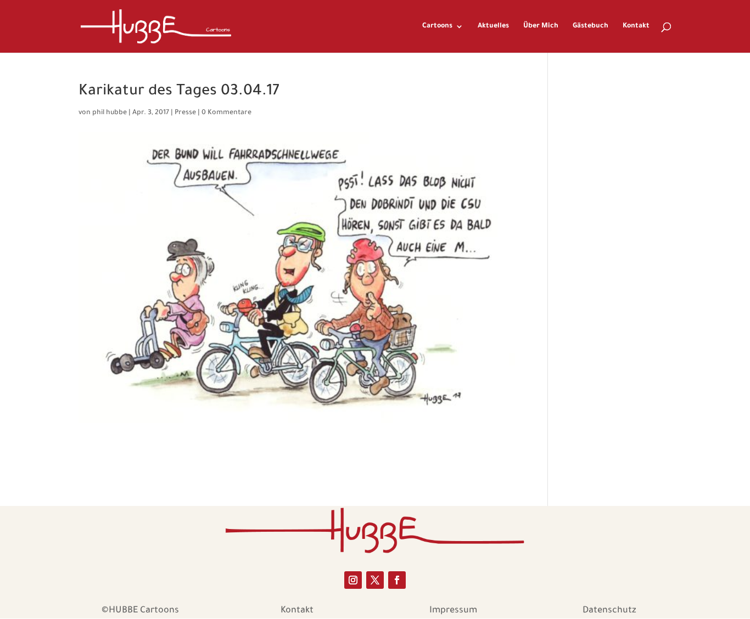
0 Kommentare (226, 113)
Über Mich (540, 26)
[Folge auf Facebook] (397, 580)
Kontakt (636, 26)
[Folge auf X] (375, 580)
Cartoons (437, 26)
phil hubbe (109, 113)
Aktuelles (493, 26)
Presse (185, 113)
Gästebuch (590, 26)
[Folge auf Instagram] (353, 580)
